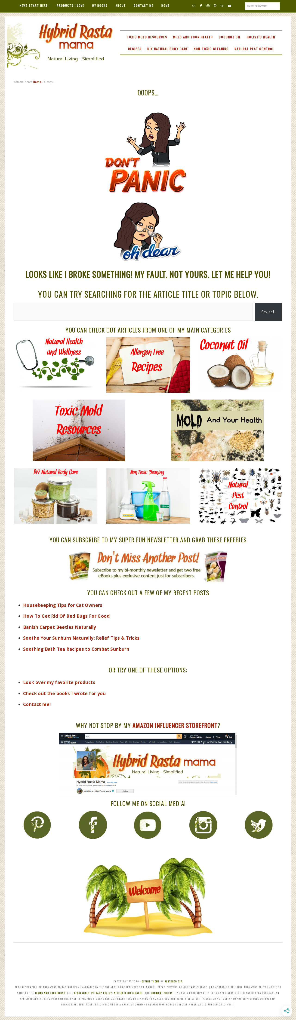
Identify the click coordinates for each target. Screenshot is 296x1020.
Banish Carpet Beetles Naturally (59, 627)
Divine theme (151, 981)
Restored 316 (173, 981)
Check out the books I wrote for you (64, 693)
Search (268, 312)
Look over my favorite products (59, 682)
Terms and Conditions (50, 993)
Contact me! (37, 704)
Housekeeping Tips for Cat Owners (62, 605)
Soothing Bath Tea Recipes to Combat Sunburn (76, 649)
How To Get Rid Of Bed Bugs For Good (66, 616)
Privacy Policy (101, 993)
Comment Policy (162, 993)
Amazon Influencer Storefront (175, 725)
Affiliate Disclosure (128, 993)
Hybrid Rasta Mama (60, 36)
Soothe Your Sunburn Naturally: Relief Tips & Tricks (81, 638)
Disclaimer (81, 993)
